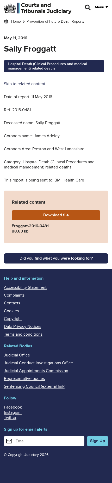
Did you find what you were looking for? (56, 258)
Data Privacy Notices (22, 326)
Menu (99, 7)
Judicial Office (17, 355)
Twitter (10, 417)
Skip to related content (24, 83)
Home (16, 21)
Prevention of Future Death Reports (55, 21)
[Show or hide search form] (88, 7)
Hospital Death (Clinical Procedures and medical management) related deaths (47, 66)
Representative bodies (24, 378)
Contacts (12, 303)
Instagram (13, 412)
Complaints (14, 295)
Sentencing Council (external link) (34, 386)
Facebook (13, 407)
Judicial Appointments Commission (36, 370)
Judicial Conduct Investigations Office (38, 363)
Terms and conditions (23, 334)
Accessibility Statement (25, 287)
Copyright (13, 318)
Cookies (11, 310)
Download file (71, 215)
